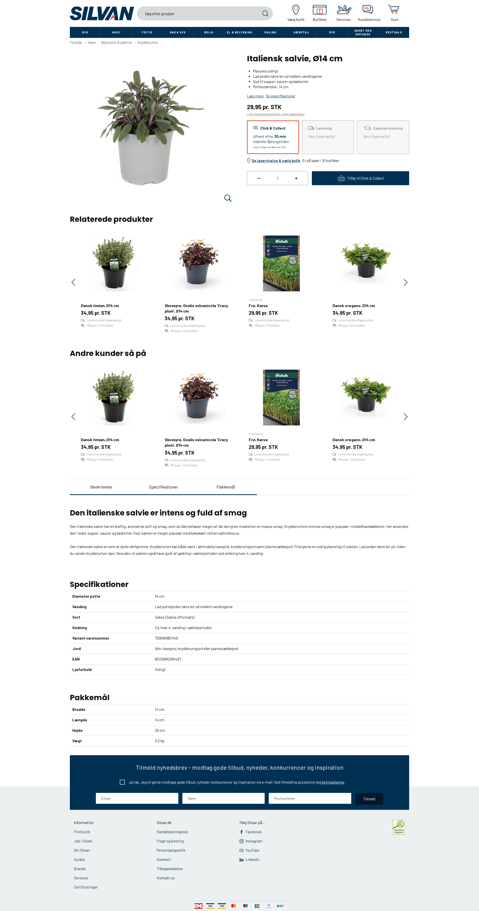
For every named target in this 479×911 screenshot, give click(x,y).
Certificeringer (86, 887)
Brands (80, 868)
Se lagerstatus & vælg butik (276, 160)
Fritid (147, 32)
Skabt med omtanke (363, 32)
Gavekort (164, 859)
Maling (270, 32)
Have (116, 32)
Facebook (253, 831)
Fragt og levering (170, 841)
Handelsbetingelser (172, 831)
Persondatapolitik (171, 850)
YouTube (252, 850)
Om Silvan (82, 850)
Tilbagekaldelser (170, 868)
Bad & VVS (178, 32)
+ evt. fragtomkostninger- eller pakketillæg (276, 114)
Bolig (209, 32)
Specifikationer (163, 487)
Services (81, 878)
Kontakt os (166, 878)
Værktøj (301, 32)
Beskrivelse (101, 487)
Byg (85, 32)
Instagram (253, 841)
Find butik (82, 831)
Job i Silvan (83, 841)
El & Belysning (239, 32)
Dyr (332, 32)
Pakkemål (226, 487)
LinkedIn (252, 859)
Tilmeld (369, 798)
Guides (79, 859)
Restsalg (394, 32)
